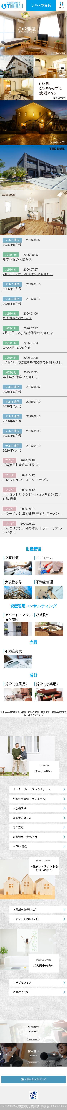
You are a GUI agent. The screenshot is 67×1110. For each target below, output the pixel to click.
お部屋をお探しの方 (25, 909)
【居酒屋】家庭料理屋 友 (21, 465)
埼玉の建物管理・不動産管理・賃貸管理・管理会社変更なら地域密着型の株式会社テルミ (39, 1107)
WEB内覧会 (20, 846)
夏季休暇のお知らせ (17, 259)
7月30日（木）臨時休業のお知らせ (28, 274)
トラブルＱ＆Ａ (22, 982)
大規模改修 (19, 808)
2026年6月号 (12, 303)
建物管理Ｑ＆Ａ (22, 817)
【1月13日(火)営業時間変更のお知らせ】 (32, 362)
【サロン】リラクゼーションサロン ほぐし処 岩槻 (32, 497)
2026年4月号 (12, 450)
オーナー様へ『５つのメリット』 (33, 789)
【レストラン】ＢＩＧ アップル (26, 480)
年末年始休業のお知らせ (20, 377)
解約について (21, 992)
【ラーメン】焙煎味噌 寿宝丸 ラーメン (32, 513)
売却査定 (18, 827)
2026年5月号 (12, 436)
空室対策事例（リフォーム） (30, 798)
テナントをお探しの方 (26, 918)
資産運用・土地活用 (25, 836)
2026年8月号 (12, 245)
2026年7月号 (12, 289)
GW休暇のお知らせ (17, 347)
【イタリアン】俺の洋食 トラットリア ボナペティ (32, 530)
